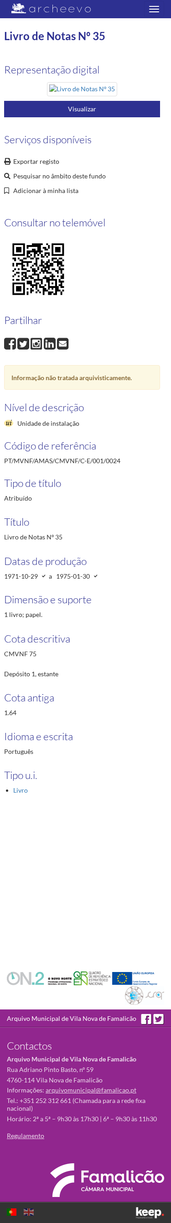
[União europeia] (134, 978)
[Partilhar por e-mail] (63, 343)
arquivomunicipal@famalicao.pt (91, 1090)
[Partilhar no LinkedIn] (50, 343)
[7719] (82, 90)
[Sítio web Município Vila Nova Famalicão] (107, 1180)
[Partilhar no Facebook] (10, 343)
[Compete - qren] (92, 978)
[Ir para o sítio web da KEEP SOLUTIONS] (150, 1212)
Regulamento (25, 1135)
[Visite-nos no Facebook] (147, 1018)
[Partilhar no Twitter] (24, 343)
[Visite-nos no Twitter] (158, 1018)
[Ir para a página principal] (45, 8)
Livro (20, 790)
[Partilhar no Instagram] (37, 343)
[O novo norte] (40, 978)
